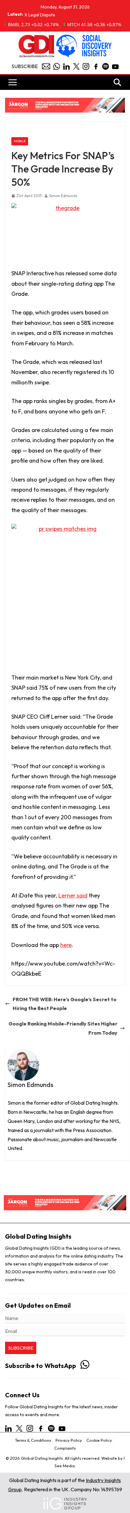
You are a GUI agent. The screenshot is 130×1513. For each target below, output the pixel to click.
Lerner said (72, 895)
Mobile (20, 141)
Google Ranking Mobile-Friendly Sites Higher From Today (63, 1028)
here (66, 945)
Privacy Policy (69, 1440)
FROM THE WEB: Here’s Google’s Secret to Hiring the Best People (64, 1004)
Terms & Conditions (33, 1440)
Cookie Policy (99, 1440)
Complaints (65, 1448)
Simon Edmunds (63, 195)
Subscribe (24, 66)
